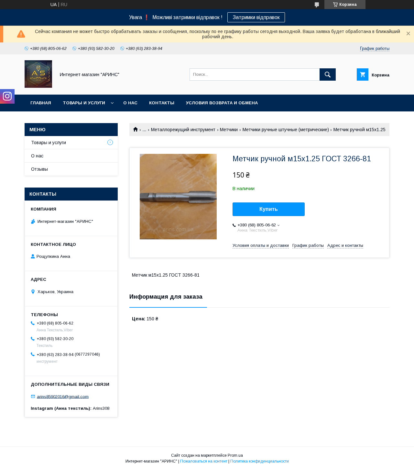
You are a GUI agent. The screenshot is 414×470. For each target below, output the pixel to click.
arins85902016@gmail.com (63, 396)
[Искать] (328, 74)
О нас (130, 102)
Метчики (229, 129)
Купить (268, 209)
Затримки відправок (256, 17)
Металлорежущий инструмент (183, 129)
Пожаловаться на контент (203, 461)
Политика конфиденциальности (259, 461)
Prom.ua (235, 455)
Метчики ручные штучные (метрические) (286, 129)
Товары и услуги (84, 102)
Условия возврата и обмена (222, 102)
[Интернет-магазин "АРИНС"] (38, 86)
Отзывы (39, 169)
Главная (40, 102)
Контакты (161, 102)
